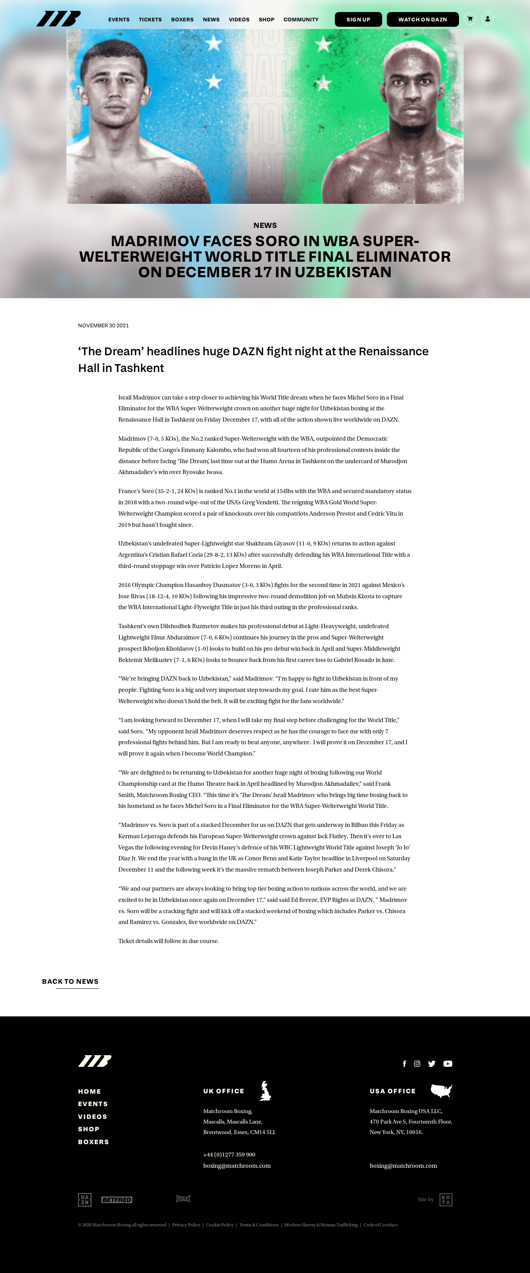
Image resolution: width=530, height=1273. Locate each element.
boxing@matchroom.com (237, 1165)
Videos (239, 19)
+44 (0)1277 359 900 (229, 1154)
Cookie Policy (220, 1225)
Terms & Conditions (259, 1225)
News (211, 19)
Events (119, 19)
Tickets (150, 19)
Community (301, 19)
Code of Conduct (381, 1225)
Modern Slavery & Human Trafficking (321, 1225)
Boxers (182, 19)
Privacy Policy (186, 1225)
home (89, 1091)
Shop (266, 19)
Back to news (70, 981)
